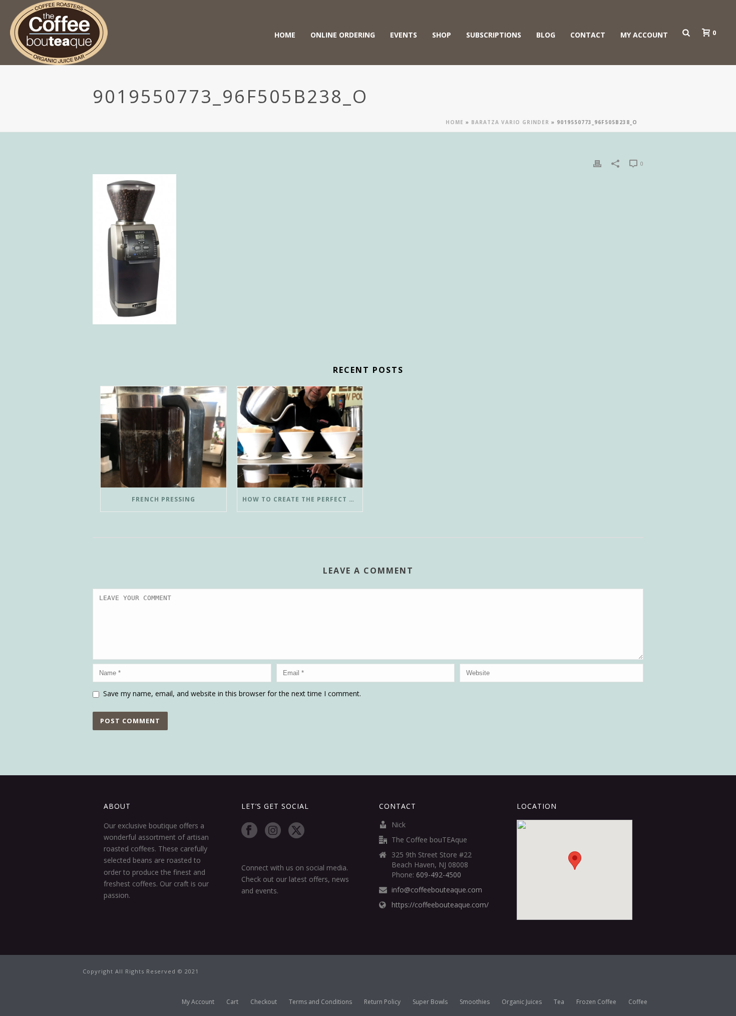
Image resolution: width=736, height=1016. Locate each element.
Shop (441, 35)
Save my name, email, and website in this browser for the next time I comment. (232, 693)
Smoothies (475, 1002)
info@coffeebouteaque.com (437, 889)
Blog (545, 35)
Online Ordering (342, 35)
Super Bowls (430, 1002)
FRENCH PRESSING (163, 499)
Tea (559, 1002)
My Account (644, 35)
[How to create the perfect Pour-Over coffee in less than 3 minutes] (300, 436)
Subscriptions (493, 35)
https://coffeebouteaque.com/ (440, 904)
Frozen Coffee (596, 1002)
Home (284, 35)
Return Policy (382, 1002)
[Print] (597, 163)
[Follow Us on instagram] (273, 830)
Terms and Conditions (320, 1002)
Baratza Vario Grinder (510, 122)
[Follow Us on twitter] (296, 830)
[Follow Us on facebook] (249, 830)
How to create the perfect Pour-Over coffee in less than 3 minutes (302, 499)
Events (403, 35)
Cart (232, 1002)
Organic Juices (522, 1002)
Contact (587, 35)
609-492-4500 (438, 874)
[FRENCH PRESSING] (163, 436)
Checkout (263, 1002)
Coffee (637, 1002)
